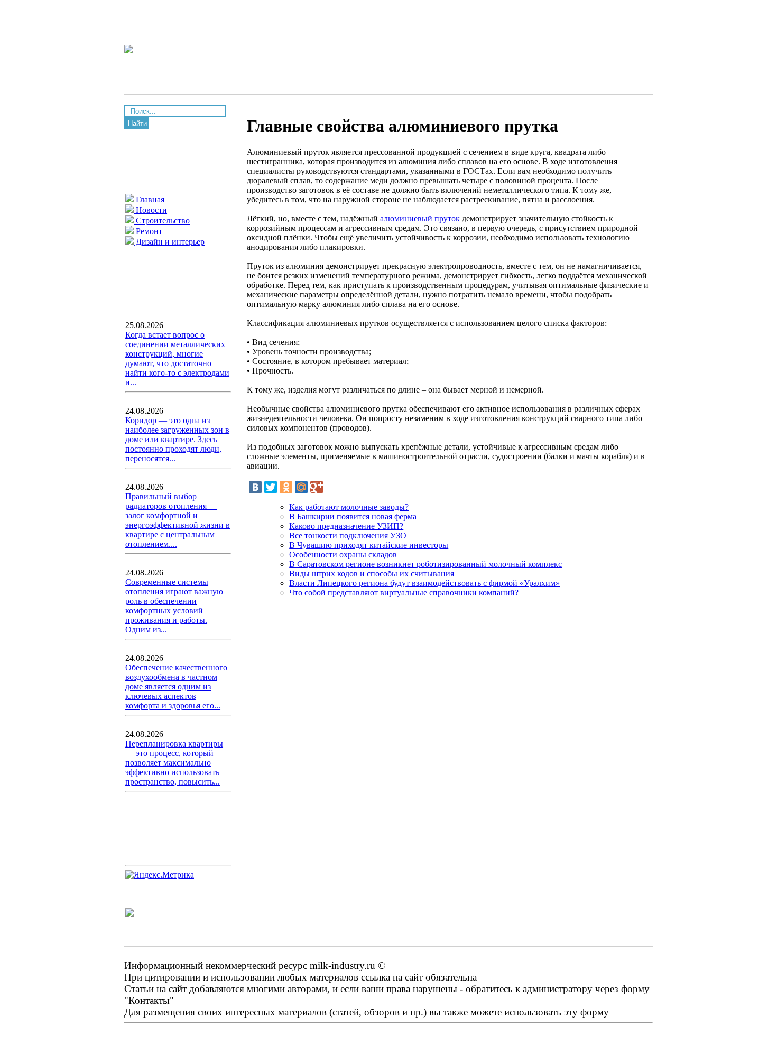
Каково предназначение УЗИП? (346, 525)
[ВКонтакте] (255, 487)
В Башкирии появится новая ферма (353, 516)
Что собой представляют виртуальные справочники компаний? (404, 592)
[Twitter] (270, 487)
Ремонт (148, 231)
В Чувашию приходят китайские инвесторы (368, 544)
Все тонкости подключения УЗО (347, 535)
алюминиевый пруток (420, 218)
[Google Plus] (316, 487)
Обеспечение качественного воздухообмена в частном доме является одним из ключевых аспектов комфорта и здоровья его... (176, 686)
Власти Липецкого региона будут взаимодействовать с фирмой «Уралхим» (424, 583)
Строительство (162, 220)
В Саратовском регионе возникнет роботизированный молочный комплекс (425, 563)
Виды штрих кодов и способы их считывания (371, 573)
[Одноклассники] (286, 487)
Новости (150, 210)
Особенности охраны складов (343, 554)
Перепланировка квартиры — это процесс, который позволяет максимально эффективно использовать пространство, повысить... (174, 762)
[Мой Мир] (301, 487)
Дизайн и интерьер (169, 241)
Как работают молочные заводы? (349, 506)
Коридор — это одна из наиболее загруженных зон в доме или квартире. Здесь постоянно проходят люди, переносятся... (177, 439)
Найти (137, 123)
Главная (149, 199)
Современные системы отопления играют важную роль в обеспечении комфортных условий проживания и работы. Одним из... (174, 605)
